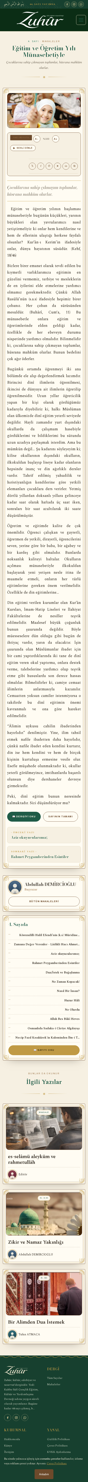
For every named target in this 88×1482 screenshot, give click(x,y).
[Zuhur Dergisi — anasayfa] (44, 20)
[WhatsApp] (81, 4)
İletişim (9, 1452)
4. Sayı (33, 41)
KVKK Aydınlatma (59, 1452)
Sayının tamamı (60, 816)
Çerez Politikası (57, 1445)
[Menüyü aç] (81, 20)
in (66, 166)
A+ (55, 139)
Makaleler (53, 1384)
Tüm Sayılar (54, 1378)
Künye (8, 1445)
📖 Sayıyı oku (44, 1050)
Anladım (44, 1474)
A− (36, 139)
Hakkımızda (12, 1439)
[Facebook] (67, 4)
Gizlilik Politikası (58, 1439)
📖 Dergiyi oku (24, 816)
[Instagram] (74, 4)
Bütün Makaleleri (44, 901)
